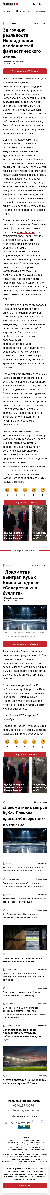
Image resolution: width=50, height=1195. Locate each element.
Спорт (9, 565)
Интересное (11, 23)
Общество (10, 1004)
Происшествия (12, 879)
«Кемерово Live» (33, 733)
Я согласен (25, 1185)
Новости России (13, 1025)
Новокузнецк (11, 969)
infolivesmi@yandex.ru (23, 1110)
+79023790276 (23, 1105)
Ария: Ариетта (26, 232)
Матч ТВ (14, 678)
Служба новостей (14, 61)
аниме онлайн (32, 78)
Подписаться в (25, 71)
